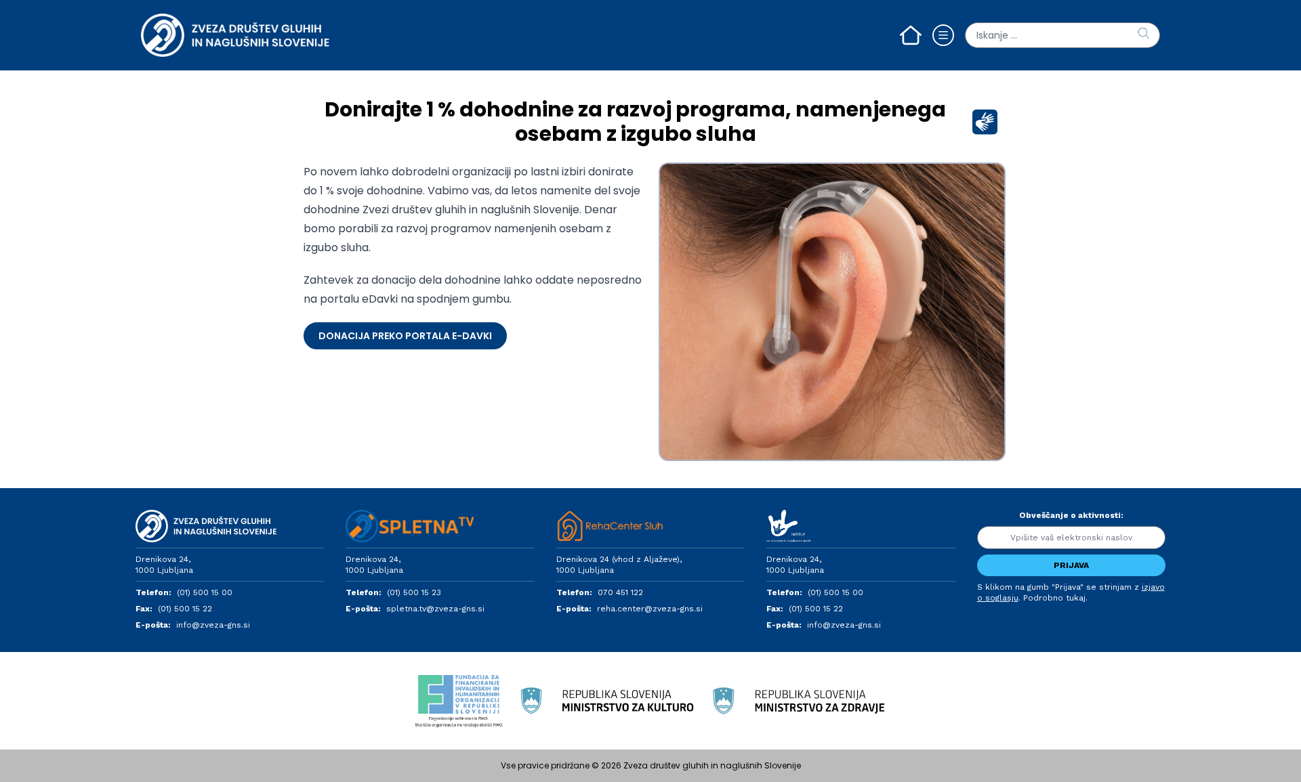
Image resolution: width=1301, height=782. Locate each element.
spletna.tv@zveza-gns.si (435, 608)
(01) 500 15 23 (414, 592)
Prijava (1071, 565)
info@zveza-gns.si (213, 625)
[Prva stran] (911, 35)
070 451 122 (620, 592)
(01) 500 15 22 (185, 608)
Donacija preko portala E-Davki (405, 336)
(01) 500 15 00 (204, 592)
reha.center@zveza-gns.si (650, 608)
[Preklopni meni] (943, 35)
